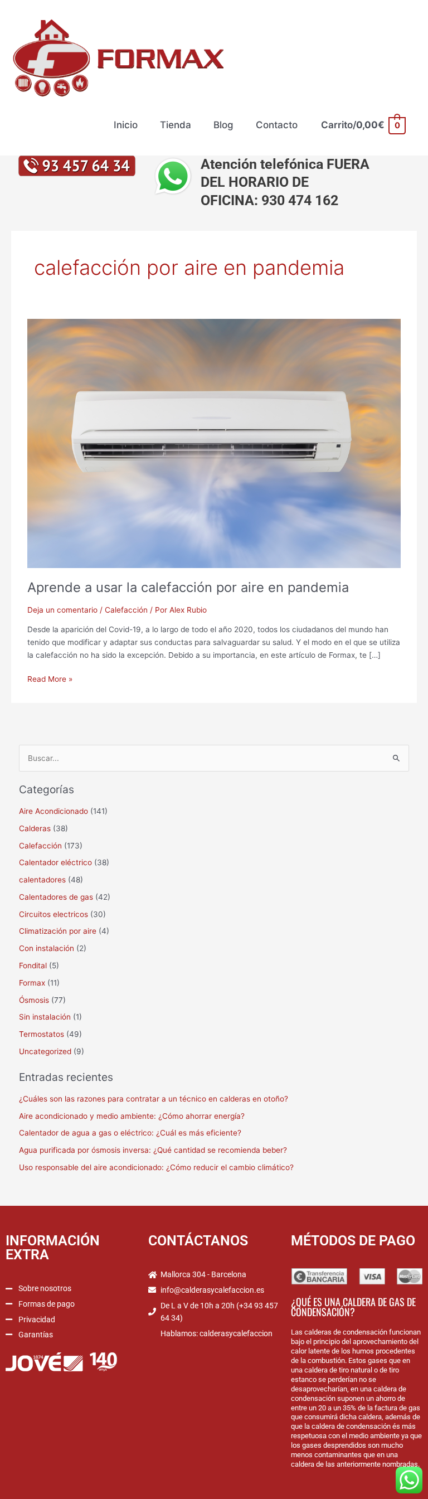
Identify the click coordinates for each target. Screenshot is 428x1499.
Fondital (33, 965)
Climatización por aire (57, 930)
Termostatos (41, 1034)
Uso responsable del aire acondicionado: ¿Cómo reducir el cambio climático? (156, 1167)
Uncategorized (45, 1051)
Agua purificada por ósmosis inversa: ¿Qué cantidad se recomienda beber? (153, 1150)
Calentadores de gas (56, 896)
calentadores (42, 879)
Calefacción (126, 609)
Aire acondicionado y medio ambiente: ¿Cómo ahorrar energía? (132, 1116)
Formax (32, 982)
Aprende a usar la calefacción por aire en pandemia (188, 587)
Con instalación (46, 948)
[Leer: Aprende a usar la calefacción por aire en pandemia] (213, 442)
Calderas (35, 828)
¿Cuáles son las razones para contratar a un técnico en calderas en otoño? (153, 1098)
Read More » (49, 678)
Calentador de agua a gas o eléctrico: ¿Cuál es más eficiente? (130, 1132)
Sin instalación (45, 1016)
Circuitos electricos (53, 914)
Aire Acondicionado (53, 811)
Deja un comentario (62, 609)
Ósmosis (34, 1000)
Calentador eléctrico (55, 862)
